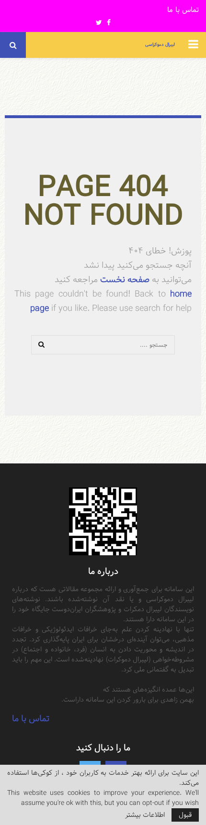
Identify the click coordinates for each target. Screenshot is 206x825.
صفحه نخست (123, 279)
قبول (185, 815)
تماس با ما (183, 10)
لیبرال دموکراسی (160, 44)
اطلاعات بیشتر (145, 815)
